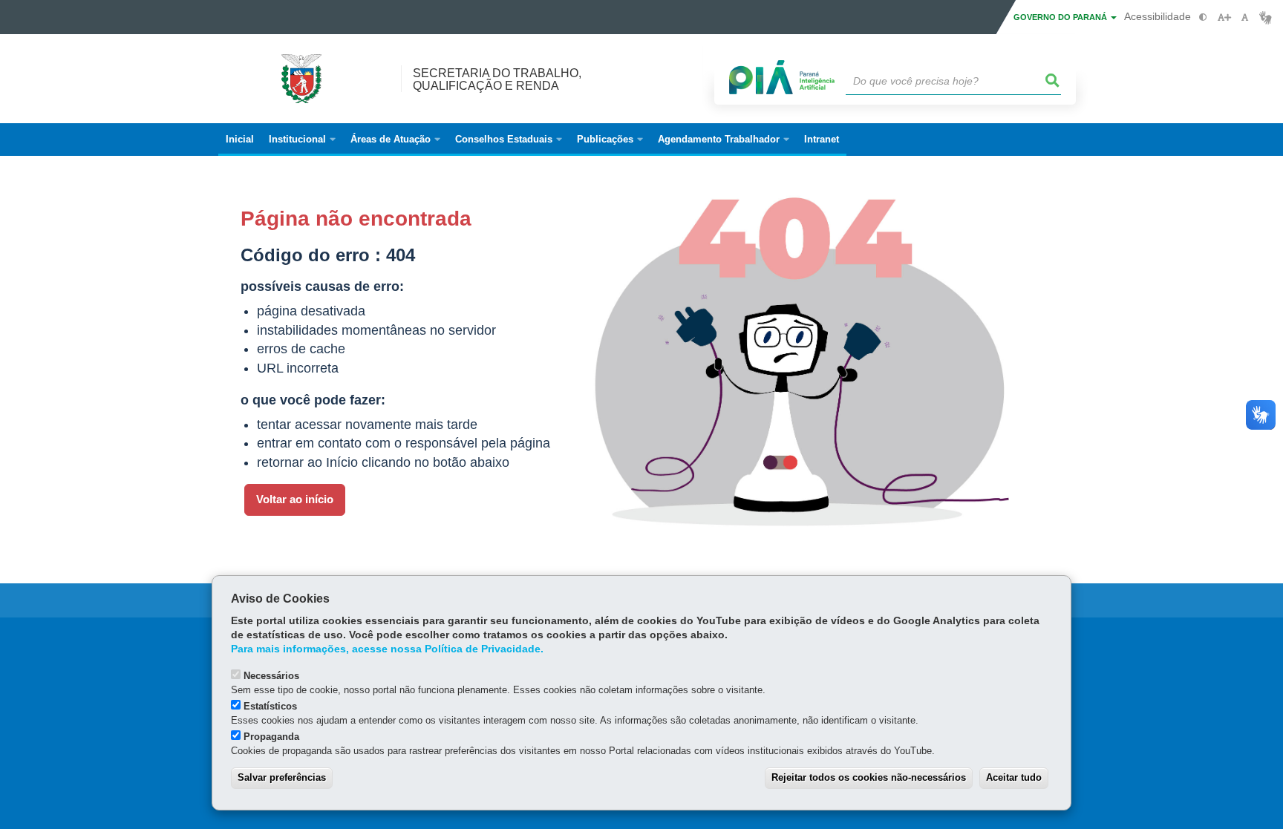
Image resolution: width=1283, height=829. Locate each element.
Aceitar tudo (1014, 777)
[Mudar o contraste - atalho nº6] (1203, 17)
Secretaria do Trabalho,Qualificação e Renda (497, 79)
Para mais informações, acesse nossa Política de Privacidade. (387, 649)
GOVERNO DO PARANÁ (1061, 17)
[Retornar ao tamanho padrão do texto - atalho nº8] (1244, 17)
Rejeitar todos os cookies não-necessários (868, 777)
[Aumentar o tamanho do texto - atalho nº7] (1224, 17)
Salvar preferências (282, 777)
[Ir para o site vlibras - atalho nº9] (1265, 17)
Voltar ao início (294, 499)
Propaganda (271, 736)
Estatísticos (270, 706)
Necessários (271, 675)
